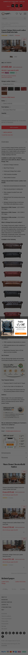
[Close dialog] (26, 319)
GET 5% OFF (21, 333)
